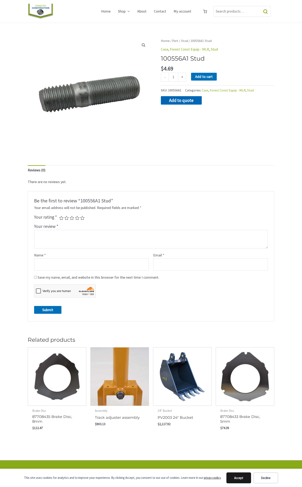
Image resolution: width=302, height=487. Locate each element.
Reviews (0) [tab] (36, 170)
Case (164, 49)
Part (175, 41)
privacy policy (212, 478)
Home (106, 11)
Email (158, 255)
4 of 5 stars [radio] (77, 218)
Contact (160, 11)
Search (265, 11)
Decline (266, 478)
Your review (46, 226)
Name (40, 255)
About (141, 11)
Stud (184, 41)
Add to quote (181, 100)
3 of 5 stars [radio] (72, 218)
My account (182, 11)
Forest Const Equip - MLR (189, 49)
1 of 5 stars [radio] (61, 218)
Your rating (45, 217)
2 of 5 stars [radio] (66, 218)
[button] (143, 45)
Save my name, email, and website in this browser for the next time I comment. (98, 277)
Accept (238, 478)
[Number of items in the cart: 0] (205, 11)
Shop (122, 11)
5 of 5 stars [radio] (82, 218)
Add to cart (204, 76)
